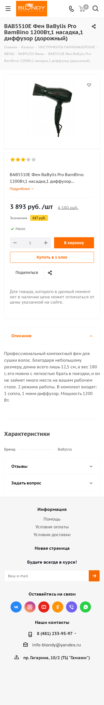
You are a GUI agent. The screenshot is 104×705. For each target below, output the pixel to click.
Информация (52, 509)
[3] (23, 160)
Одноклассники (57, 606)
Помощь (52, 519)
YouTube (43, 606)
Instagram (29, 606)
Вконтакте (16, 606)
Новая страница (52, 548)
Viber (71, 606)
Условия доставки (52, 534)
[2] (18, 160)
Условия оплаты (52, 526)
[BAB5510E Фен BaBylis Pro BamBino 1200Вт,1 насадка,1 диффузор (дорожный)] (52, 109)
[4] (28, 160)
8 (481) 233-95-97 (55, 633)
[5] (34, 160)
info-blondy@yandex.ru (56, 645)
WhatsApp (85, 606)
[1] (13, 160)
